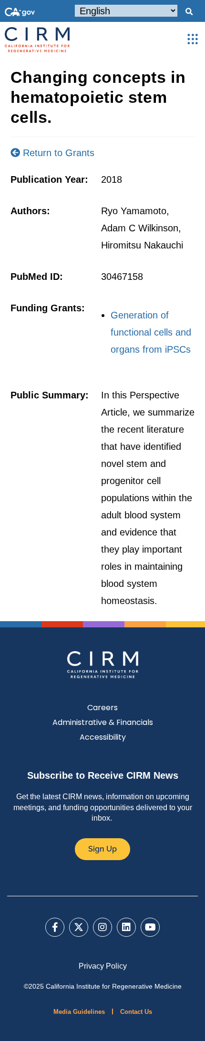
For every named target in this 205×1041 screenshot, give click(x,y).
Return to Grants (57, 153)
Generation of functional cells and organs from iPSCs (151, 332)
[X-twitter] (78, 927)
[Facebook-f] (54, 927)
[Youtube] (150, 927)
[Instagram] (102, 927)
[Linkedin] (126, 927)
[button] (188, 12)
